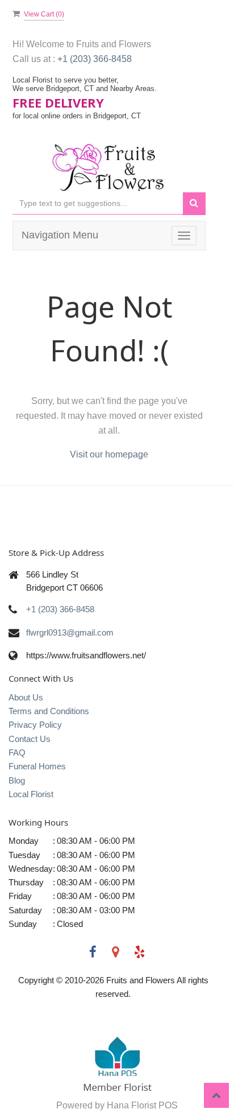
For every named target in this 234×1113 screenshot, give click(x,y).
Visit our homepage (109, 454)
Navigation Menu (60, 235)
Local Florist (31, 794)
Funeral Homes (37, 766)
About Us (26, 697)
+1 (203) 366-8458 (94, 59)
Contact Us (30, 739)
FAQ (17, 752)
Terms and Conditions (49, 711)
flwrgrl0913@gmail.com (70, 632)
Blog (17, 780)
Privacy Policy (35, 724)
